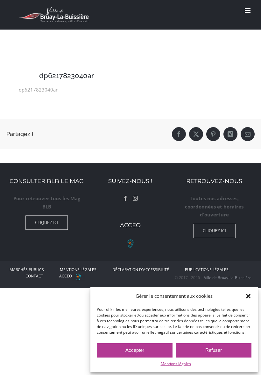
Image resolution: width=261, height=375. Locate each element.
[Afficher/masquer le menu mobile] (248, 10)
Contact (34, 276)
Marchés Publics (27, 269)
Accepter (134, 350)
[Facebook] (125, 198)
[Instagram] (135, 198)
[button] (248, 296)
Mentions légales (176, 363)
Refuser (213, 350)
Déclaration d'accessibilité (140, 269)
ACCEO (65, 276)
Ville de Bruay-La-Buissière (227, 277)
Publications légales (207, 269)
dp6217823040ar (38, 89)
